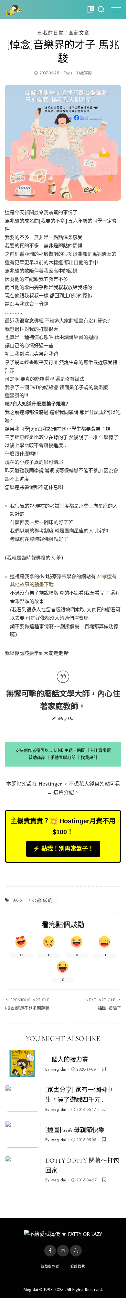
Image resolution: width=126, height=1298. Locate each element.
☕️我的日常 (50, 33)
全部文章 (79, 33)
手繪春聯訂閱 (63, 757)
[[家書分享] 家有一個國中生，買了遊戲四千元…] (22, 1098)
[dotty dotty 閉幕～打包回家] (22, 1169)
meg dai (58, 1069)
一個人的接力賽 (66, 1060)
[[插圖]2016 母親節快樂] (22, 1134)
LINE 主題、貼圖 (69, 750)
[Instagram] (63, 1250)
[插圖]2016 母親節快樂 (74, 1130)
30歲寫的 (84, 73)
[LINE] (76, 1250)
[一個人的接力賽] (22, 1063)
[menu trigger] (114, 9)
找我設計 (89, 757)
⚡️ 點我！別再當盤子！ (63, 848)
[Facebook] (50, 1250)
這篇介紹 (63, 792)
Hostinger (50, 784)
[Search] (101, 9)
